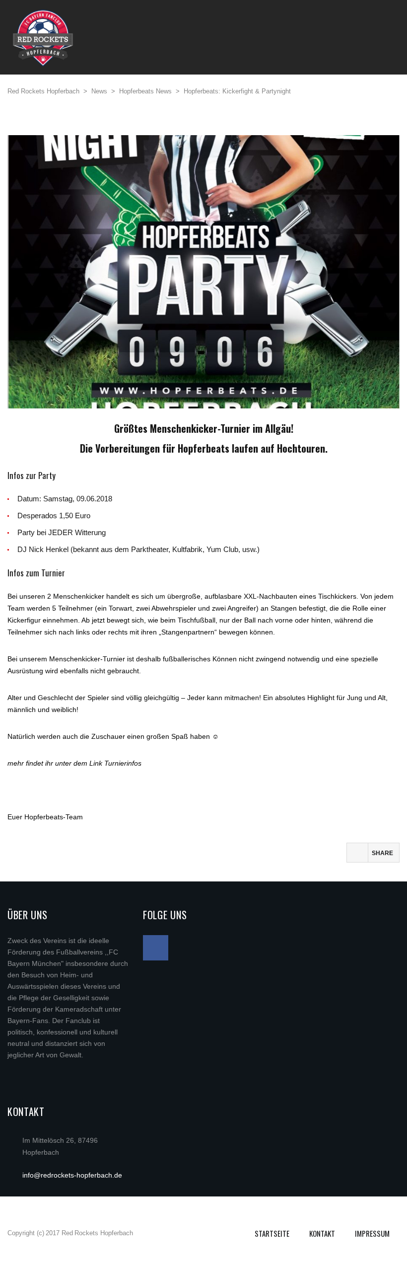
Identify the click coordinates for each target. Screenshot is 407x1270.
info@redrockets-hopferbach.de (72, 1175)
